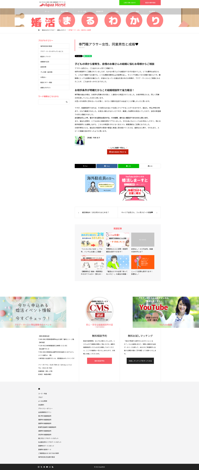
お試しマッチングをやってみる (140, 361)
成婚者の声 (99, 11)
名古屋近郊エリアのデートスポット (49, 442)
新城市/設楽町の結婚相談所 (47, 427)
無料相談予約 (99, 361)
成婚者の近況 (44, 62)
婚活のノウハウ (45, 56)
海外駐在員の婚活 (46, 46)
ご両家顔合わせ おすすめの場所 (48, 453)
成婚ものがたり (45, 88)
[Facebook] (44, 467)
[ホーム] (38, 30)
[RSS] (53, 467)
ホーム (47, 11)
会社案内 (41, 405)
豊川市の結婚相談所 (44, 416)
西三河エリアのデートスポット (48, 438)
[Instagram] (39, 467)
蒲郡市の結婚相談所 (44, 420)
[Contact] (50, 467)
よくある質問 (42, 401)
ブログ (40, 397)
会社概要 (152, 11)
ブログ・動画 (134, 11)
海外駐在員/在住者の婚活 (46, 457)
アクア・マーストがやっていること (51, 51)
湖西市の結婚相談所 (44, 431)
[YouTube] (47, 467)
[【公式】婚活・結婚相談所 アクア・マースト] (52, 4)
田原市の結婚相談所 (44, 423)
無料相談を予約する (118, 152)
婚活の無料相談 (150, 3)
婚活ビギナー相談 (46, 82)
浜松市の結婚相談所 (44, 435)
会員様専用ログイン (44, 412)
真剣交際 (43, 67)
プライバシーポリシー (45, 408)
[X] (41, 467)
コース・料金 (82, 11)
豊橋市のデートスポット (46, 446)
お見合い (43, 77)
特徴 (117, 11)
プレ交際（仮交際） (46, 72)
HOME (39, 389)
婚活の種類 (64, 11)
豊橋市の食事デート (44, 449)
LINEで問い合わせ (130, 3)
